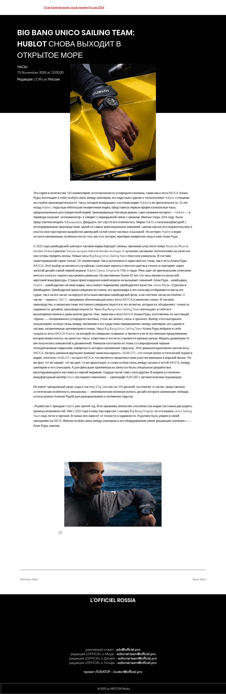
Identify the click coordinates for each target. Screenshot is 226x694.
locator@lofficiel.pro (127, 672)
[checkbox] (60, 533)
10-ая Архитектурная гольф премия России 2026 (73, 7)
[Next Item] (164, 503)
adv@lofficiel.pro (128, 650)
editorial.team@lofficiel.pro (136, 654)
